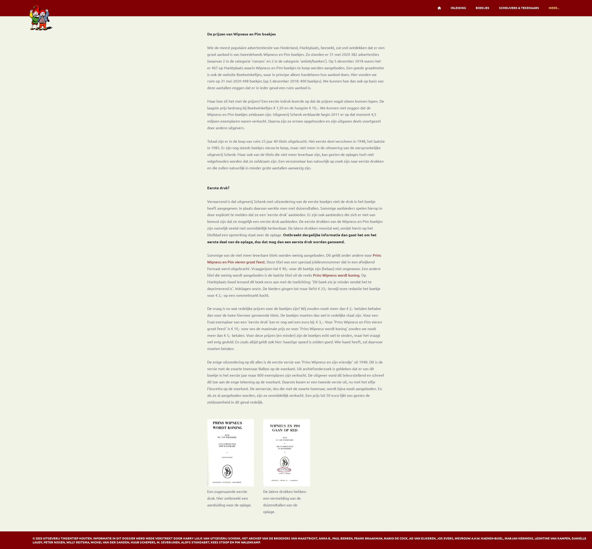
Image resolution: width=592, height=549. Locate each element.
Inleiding (458, 8)
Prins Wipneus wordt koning (336, 275)
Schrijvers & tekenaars (519, 8)
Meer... (554, 8)
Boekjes (482, 8)
